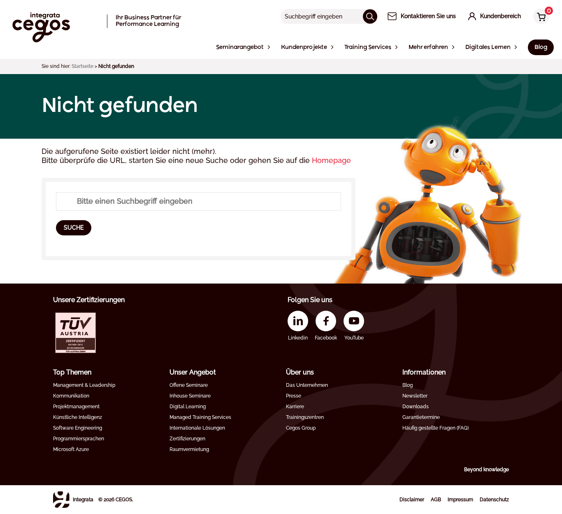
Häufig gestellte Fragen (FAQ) (435, 428)
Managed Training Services (200, 417)
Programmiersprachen (78, 439)
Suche (74, 227)
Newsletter (414, 396)
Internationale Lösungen (197, 428)
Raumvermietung (189, 449)
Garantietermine (421, 417)
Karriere (295, 406)
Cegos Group (301, 428)
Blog (407, 385)
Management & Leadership (84, 385)
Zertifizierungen (187, 439)
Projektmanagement (76, 406)
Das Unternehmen (307, 385)
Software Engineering (77, 428)
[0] (539, 17)
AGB (436, 499)
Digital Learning (188, 406)
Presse (293, 396)
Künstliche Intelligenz (77, 417)
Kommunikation (71, 396)
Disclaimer (411, 499)
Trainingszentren (305, 417)
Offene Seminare (189, 385)
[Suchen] (370, 16)
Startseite (82, 66)
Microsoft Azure (71, 449)
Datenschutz (494, 499)
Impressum (460, 499)
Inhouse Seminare (190, 396)
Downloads (415, 406)
